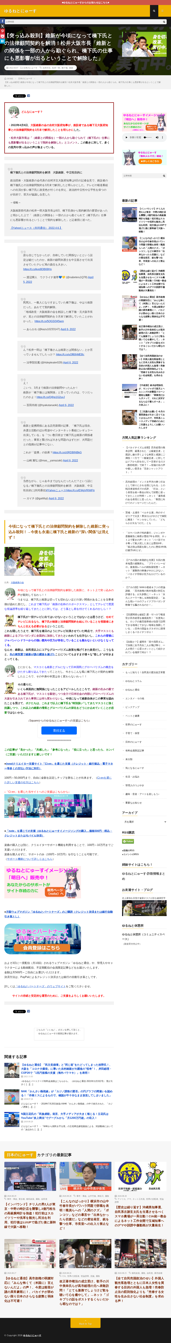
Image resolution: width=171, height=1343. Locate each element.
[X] (2, 26)
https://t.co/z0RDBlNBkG (67, 452)
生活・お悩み (132, 776)
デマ (129, 1199)
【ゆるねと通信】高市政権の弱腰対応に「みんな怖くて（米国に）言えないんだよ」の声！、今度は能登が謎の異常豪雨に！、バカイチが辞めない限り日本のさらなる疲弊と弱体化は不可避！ (29, 1290)
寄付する (59, 730)
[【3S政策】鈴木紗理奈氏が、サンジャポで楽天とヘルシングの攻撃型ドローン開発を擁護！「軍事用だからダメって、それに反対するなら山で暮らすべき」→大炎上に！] (129, 391)
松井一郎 (56, 68)
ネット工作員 (139, 1199)
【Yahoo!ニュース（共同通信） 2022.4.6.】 (36, 228)
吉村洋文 (47, 68)
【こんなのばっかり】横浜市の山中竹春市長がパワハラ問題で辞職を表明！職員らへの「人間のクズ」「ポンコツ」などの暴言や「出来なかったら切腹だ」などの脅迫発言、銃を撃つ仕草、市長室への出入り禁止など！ (152, 251)
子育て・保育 (132, 733)
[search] (164, 21)
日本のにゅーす (30, 68)
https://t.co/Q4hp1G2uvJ (51, 397)
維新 (71, 68)
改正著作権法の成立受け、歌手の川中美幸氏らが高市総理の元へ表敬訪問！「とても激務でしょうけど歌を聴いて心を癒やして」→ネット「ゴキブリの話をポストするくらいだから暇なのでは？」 (84, 1293)
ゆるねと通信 (132, 689)
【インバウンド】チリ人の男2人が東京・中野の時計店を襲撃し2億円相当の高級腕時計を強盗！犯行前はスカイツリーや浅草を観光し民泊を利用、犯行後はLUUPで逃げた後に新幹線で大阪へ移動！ (30, 1215)
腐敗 (38, 1199)
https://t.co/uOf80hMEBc (70, 354)
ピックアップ (132, 707)
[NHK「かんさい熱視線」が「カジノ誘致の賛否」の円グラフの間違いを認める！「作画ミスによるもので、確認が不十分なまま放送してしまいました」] (11, 1096)
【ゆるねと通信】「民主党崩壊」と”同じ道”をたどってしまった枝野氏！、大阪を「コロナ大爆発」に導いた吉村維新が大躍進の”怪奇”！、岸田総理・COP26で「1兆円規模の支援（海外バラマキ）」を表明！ (66, 1068)
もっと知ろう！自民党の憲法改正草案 (145, 672)
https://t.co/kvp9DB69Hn (37, 269)
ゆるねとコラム (133, 681)
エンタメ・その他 (134, 698)
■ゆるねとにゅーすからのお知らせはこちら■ (85, 2)
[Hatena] (2, 41)
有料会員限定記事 (134, 750)
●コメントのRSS (130, 854)
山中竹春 (92, 1196)
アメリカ (122, 1199)
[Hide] (1, 46)
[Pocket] (2, 36)
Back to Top (85, 1323)
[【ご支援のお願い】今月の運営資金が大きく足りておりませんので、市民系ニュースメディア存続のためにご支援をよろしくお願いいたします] (129, 417)
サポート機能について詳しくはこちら (29, 859)
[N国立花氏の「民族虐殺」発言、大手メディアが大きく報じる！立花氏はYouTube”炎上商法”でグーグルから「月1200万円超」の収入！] (11, 1119)
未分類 (128, 759)
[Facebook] (2, 21)
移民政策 (30, 1199)
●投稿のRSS (128, 850)
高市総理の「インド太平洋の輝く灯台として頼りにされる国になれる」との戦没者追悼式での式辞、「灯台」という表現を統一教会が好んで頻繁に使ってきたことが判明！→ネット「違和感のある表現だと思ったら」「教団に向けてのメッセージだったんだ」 (145, 492)
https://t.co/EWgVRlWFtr (80, 490)
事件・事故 (12, 1199)
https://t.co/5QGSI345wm (49, 321)
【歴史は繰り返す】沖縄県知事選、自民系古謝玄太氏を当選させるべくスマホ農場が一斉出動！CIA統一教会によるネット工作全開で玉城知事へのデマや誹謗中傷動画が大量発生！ (152, 281)
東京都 (22, 1199)
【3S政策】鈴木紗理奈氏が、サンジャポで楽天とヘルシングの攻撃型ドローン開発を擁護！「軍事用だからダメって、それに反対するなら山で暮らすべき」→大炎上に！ (152, 395)
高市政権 (158, 1273)
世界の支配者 (152, 1199)
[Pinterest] (2, 31)
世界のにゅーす (133, 724)
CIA (64, 1276)
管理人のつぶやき (134, 785)
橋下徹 (65, 68)
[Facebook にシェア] (28, 95)
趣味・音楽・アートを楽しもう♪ (142, 794)
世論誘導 (85, 1276)
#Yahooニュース (56, 490)
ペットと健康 (132, 715)
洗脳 (92, 1276)
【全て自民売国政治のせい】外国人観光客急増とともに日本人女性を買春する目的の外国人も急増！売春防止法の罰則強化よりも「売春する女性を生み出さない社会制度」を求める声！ (139, 1290)
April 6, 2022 (68, 329)
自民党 (44, 1199)
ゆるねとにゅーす (32, 1335)
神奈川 (101, 1196)
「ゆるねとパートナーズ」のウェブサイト (40, 986)
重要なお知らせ (133, 802)
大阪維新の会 (17, 582)
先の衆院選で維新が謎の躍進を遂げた (32, 654)
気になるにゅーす (134, 768)
